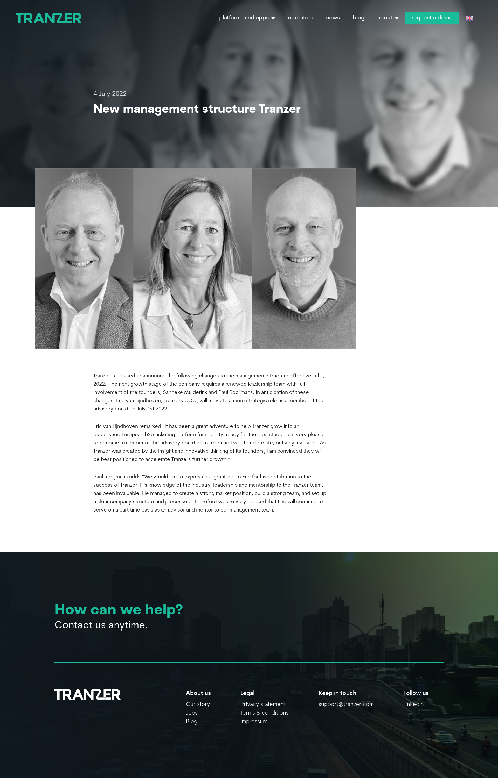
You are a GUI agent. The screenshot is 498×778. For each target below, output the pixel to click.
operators (300, 18)
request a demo (432, 18)
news (333, 18)
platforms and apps (244, 18)
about (384, 18)
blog (358, 18)
